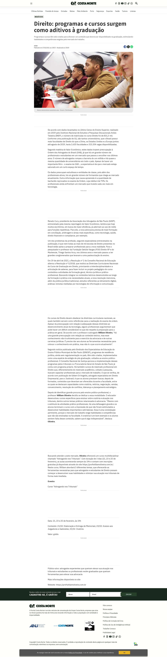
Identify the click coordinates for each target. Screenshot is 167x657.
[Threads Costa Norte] (119, 3)
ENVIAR (128, 594)
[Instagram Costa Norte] (125, 3)
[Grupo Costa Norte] (63, 626)
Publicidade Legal (109, 632)
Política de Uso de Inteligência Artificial (116, 625)
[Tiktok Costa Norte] (128, 3)
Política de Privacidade (75, 652)
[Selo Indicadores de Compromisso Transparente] (89, 626)
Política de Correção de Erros (113, 621)
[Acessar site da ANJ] (37, 626)
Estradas (64, 11)
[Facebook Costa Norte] (116, 3)
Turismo (125, 11)
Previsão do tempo (52, 11)
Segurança (100, 11)
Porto (92, 11)
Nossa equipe (107, 609)
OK (124, 652)
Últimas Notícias (37, 11)
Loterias (133, 11)
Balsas (72, 11)
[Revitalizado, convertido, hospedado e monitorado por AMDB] (136, 644)
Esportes (109, 11)
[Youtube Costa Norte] (122, 3)
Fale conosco (107, 605)
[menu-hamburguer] (31, 3)
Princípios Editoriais (109, 617)
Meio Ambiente (82, 11)
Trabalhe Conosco (109, 629)
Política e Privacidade (110, 613)
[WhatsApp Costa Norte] (131, 3)
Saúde (117, 11)
